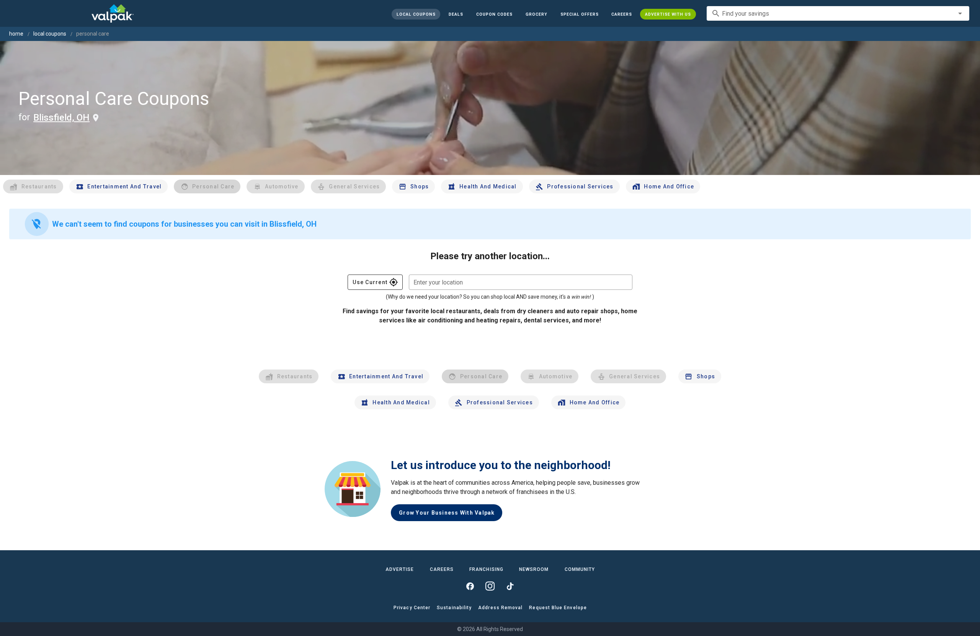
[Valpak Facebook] (470, 586)
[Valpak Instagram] (490, 586)
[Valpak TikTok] (510, 586)
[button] (579, 14)
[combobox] (838, 13)
